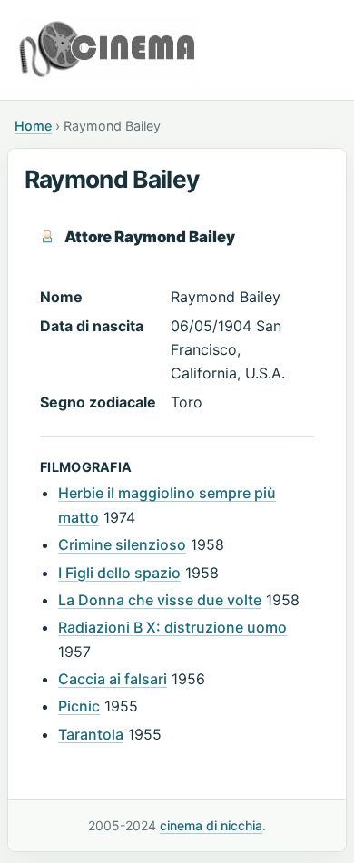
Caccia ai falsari (112, 679)
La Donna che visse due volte (159, 600)
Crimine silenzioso (122, 544)
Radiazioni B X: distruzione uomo (172, 627)
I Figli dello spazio (119, 573)
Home (33, 125)
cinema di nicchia (211, 825)
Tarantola (90, 734)
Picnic (79, 706)
